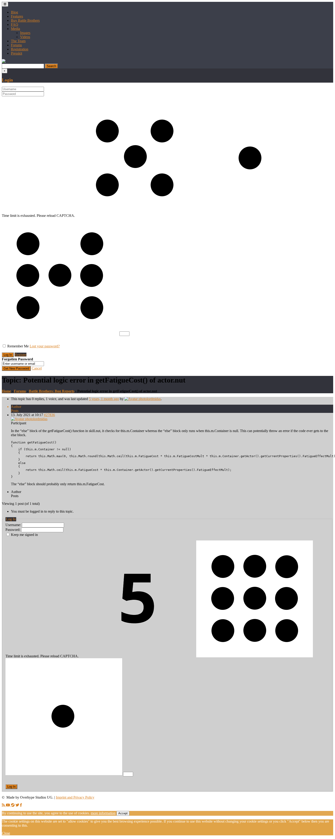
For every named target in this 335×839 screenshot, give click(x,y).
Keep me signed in (24, 535)
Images (25, 33)
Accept (123, 813)
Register (20, 355)
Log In (11, 786)
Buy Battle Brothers (25, 20)
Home (6, 391)
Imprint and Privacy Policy (75, 797)
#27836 (49, 415)
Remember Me (18, 346)
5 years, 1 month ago (104, 399)
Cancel (37, 368)
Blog (14, 12)
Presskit (16, 53)
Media (15, 29)
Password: (13, 530)
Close (6, 833)
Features (17, 16)
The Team (18, 41)
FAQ (14, 24)
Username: (13, 525)
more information (103, 813)
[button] (3, 61)
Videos (25, 37)
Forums (16, 45)
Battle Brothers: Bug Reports (51, 391)
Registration (19, 49)
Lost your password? (45, 346)
